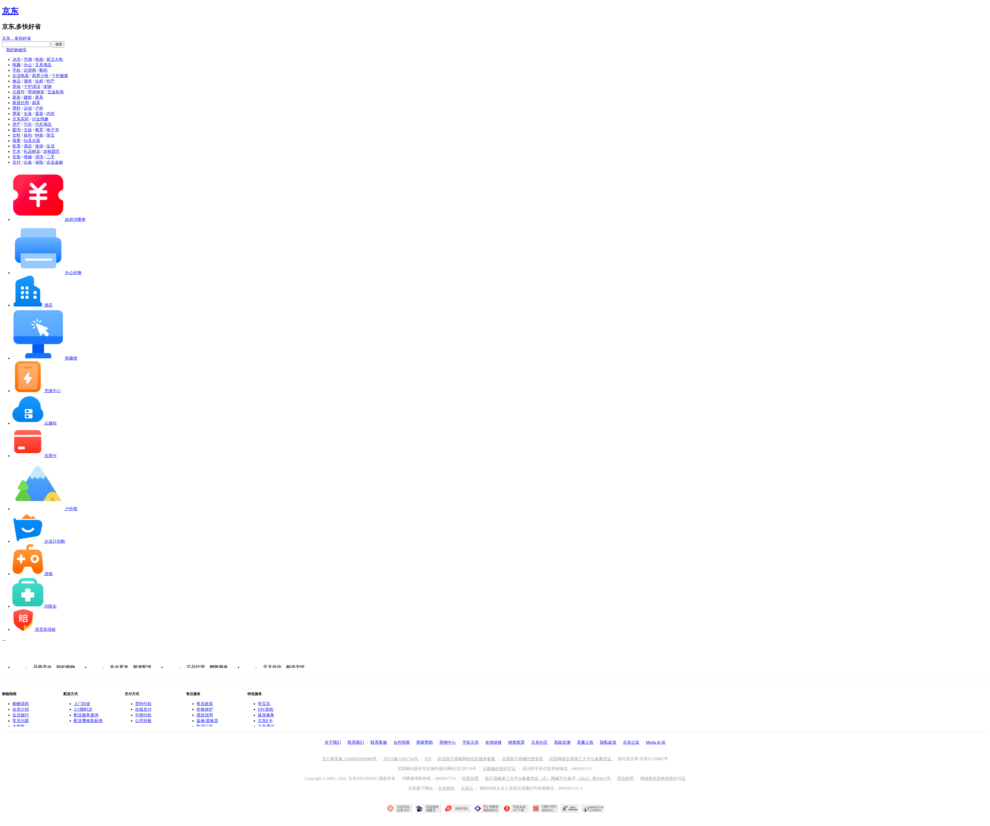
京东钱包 (447, 788)
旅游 (39, 146)
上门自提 (82, 703)
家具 (39, 97)
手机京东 (470, 742)
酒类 (28, 81)
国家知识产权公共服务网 (592, 808)
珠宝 (50, 135)
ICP (428, 759)
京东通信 (266, 726)
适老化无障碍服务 (570, 808)
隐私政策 (608, 742)
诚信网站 (457, 808)
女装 (28, 113)
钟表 (39, 135)
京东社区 (539, 742)
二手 (50, 157)
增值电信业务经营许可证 (663, 778)
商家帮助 (424, 742)
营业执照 (626, 778)
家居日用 (20, 103)
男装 (16, 113)
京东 (10, 10)
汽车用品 (43, 124)
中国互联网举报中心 (486, 808)
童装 (39, 113)
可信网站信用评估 (399, 808)
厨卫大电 (54, 59)
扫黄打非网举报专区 (545, 808)
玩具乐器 (32, 140)
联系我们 (356, 742)
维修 (28, 157)
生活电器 (20, 75)
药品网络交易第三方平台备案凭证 (580, 759)
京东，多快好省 (16, 38)
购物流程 (20, 703)
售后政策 (204, 703)
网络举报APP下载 (515, 808)
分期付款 (143, 715)
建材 (28, 97)
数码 (43, 70)
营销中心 (447, 742)
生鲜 (39, 81)
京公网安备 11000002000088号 (350, 759)
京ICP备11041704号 (401, 759)
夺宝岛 (264, 703)
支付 (16, 162)
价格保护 (204, 709)
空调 (28, 59)
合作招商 (401, 742)
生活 (50, 146)
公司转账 (143, 720)
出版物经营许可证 (500, 768)
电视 (39, 59)
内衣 (50, 113)
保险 (39, 162)
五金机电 (55, 92)
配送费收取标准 (88, 720)
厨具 (36, 103)
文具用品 (43, 65)
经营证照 (471, 778)
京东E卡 (265, 720)
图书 (16, 130)
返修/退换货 (207, 720)
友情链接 (493, 742)
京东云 (467, 788)
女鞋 (16, 135)
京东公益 (631, 742)
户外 (39, 108)
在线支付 (143, 709)
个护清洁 (32, 86)
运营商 (30, 70)
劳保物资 (36, 92)
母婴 (16, 140)
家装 (16, 97)
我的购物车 (16, 50)
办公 (28, 65)
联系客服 (378, 742)
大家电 (18, 726)
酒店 (28, 146)
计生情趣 (40, 119)
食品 (16, 81)
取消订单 (204, 726)
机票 (16, 146)
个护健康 (60, 75)
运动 (28, 108)
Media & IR (655, 742)
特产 (50, 81)
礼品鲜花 (32, 151)
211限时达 (83, 709)
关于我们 (333, 742)
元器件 (18, 92)
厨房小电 (40, 75)
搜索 (57, 44)
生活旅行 (20, 715)
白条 (28, 162)
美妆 (16, 86)
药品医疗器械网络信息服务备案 (467, 759)
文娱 (28, 130)
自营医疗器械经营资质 (523, 759)
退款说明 (204, 715)
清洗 (39, 157)
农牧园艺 (51, 151)
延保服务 (266, 715)
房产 (16, 124)
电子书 (52, 130)
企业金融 (54, 162)
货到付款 (143, 703)
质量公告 (585, 742)
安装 (16, 157)
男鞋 (16, 108)
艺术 (16, 151)
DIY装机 (266, 709)
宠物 (47, 86)
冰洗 (16, 59)
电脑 (16, 65)
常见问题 (20, 720)
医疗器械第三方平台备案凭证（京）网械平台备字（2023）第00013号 (548, 778)
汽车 (28, 124)
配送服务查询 (86, 715)
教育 (39, 130)
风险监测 (562, 742)
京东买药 (20, 119)
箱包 (28, 135)
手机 (16, 70)
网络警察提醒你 (428, 808)
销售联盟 (516, 742)
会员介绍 (20, 709)
